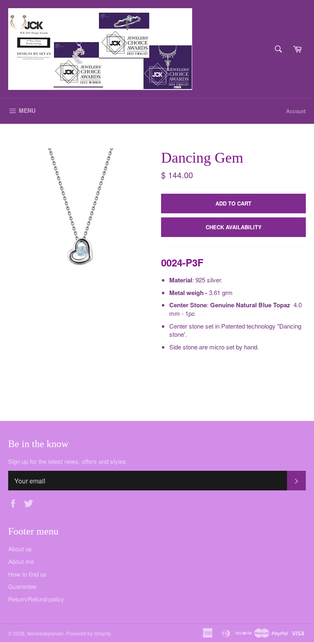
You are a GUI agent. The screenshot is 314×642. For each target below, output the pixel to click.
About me (21, 561)
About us (20, 548)
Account (296, 111)
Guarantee (22, 586)
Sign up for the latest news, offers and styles (67, 461)
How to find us (27, 574)
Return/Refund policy (36, 599)
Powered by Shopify (88, 633)
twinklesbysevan (45, 633)
